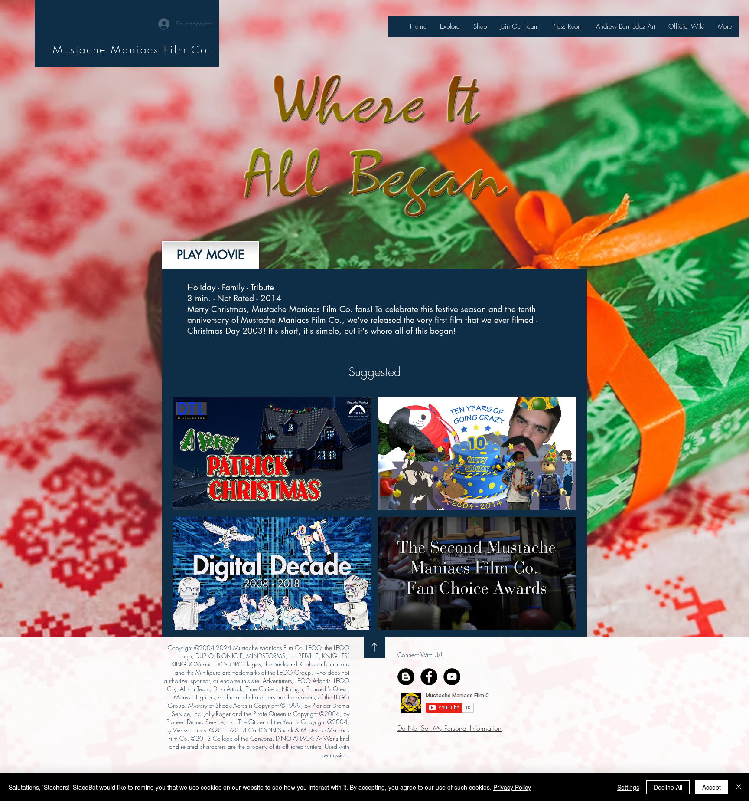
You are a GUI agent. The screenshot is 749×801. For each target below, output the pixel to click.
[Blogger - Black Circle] (405, 676)
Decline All (668, 787)
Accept (711, 787)
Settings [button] (628, 787)
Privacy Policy (512, 787)
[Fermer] (738, 787)
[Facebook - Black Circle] (428, 676)
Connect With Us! (419, 654)
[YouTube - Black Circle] (451, 676)
